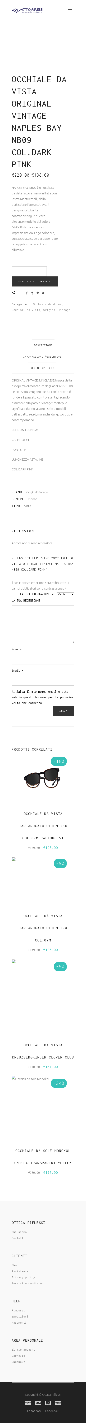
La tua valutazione (37, 594)
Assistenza (20, 1271)
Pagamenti (19, 1322)
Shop (15, 1265)
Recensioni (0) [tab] (42, 368)
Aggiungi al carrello (34, 281)
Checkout (18, 1361)
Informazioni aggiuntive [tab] (42, 356)
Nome (17, 649)
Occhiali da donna (47, 304)
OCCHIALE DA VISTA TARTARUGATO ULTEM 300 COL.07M (43, 928)
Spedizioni (20, 1316)
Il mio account (23, 1349)
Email (17, 670)
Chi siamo (19, 1232)
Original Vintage (56, 309)
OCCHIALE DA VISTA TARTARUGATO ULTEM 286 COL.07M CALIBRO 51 (43, 826)
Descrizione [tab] (43, 345)
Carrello (18, 1355)
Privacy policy (23, 1277)
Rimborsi (18, 1310)
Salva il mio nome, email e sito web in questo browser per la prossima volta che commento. (42, 697)
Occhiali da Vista (26, 309)
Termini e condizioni (28, 1283)
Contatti (18, 1238)
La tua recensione (27, 600)
